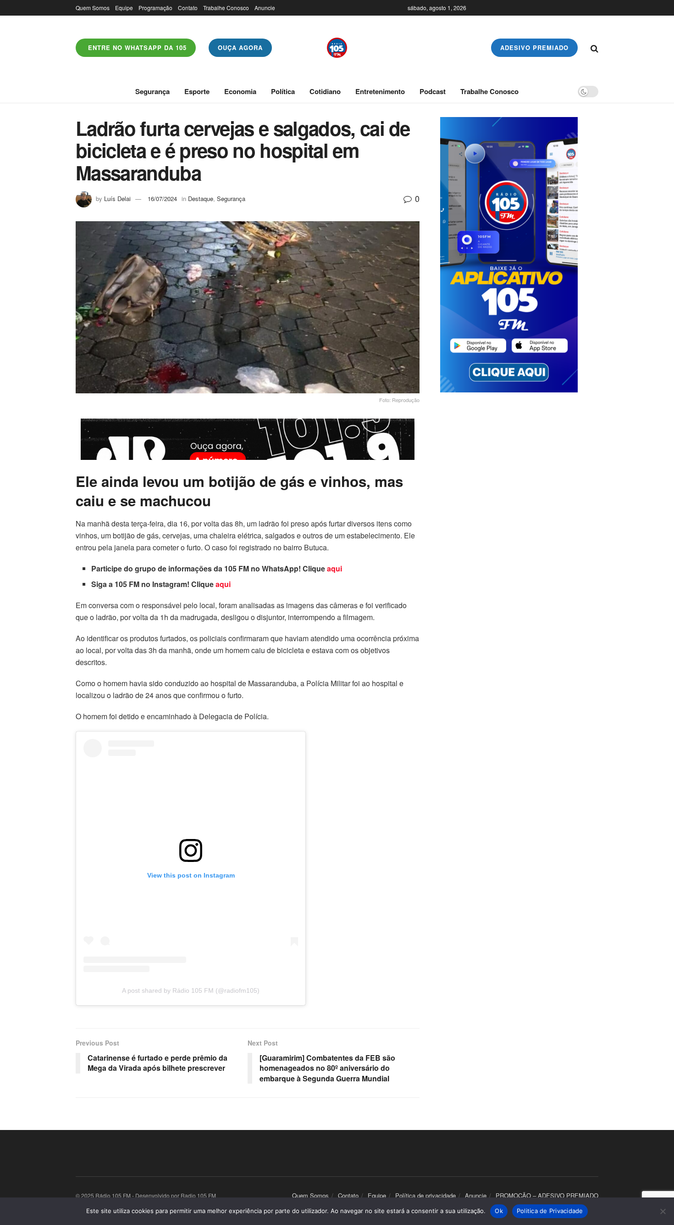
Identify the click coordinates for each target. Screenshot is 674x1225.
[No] (662, 1211)
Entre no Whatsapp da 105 (136, 47)
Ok (499, 1210)
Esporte (197, 91)
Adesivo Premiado (534, 47)
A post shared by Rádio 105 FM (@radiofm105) (191, 990)
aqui (334, 568)
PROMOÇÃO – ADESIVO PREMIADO (547, 1195)
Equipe (124, 7)
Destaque (200, 198)
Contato (188, 7)
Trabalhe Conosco (226, 7)
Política (283, 91)
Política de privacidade (425, 1195)
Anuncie (264, 7)
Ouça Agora (240, 47)
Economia (240, 91)
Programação (155, 7)
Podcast (433, 91)
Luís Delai (117, 198)
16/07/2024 (162, 198)
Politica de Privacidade (550, 1210)
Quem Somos (93, 7)
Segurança (152, 91)
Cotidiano (325, 91)
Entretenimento (380, 91)
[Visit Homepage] (337, 47)
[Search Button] (594, 47)
